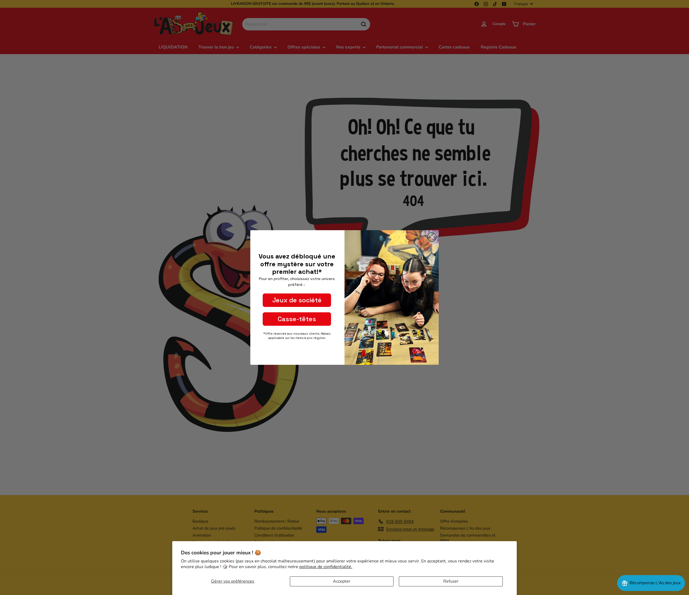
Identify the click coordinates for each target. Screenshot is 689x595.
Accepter (341, 581)
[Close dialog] (432, 237)
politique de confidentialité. (325, 567)
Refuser (451, 581)
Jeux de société (297, 300)
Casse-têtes (297, 319)
